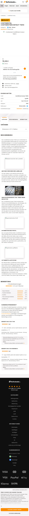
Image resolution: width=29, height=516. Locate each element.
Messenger (14, 460)
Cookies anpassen (14, 513)
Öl (14, 440)
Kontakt (15, 463)
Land (14, 414)
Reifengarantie (14, 398)
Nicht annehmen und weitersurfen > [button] (20, 489)
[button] (9, 340)
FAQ (14, 465)
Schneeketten (23, 5)
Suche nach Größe (15, 10)
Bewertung (23, 119)
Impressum (14, 408)
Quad (17, 5)
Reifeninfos (14, 401)
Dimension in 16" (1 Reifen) (9, 129)
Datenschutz (14, 416)
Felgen (6, 5)
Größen (4, 119)
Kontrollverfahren (6, 313)
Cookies (14, 419)
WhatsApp (14, 456)
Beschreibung (13, 119)
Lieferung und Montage (14, 445)
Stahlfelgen (14, 430)
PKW (2, 5)
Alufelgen (14, 432)
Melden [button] (4, 341)
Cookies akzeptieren (14, 509)
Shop (14, 437)
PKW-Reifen (14, 427)
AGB (14, 411)
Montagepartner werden (14, 406)
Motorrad (12, 5)
